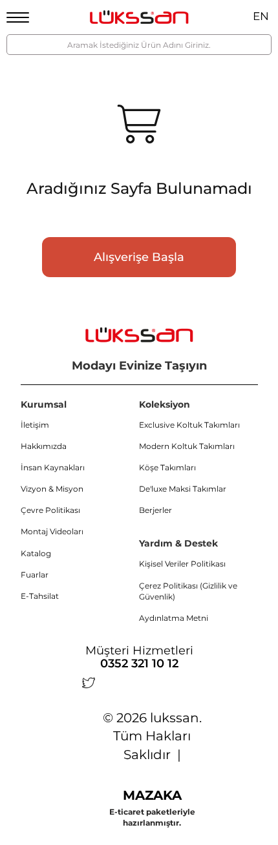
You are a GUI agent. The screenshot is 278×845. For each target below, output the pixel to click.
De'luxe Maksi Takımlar (182, 489)
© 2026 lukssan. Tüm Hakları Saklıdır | (152, 736)
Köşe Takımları (167, 467)
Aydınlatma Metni (173, 618)
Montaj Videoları (52, 531)
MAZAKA (152, 795)
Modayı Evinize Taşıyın (139, 366)
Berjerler (155, 510)
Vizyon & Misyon (52, 489)
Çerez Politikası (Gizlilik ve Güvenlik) (188, 591)
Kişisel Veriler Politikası (182, 564)
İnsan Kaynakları (53, 467)
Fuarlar (34, 574)
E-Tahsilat (40, 596)
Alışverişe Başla (139, 257)
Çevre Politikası (50, 510)
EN (261, 16)
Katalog (36, 553)
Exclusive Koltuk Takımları (189, 425)
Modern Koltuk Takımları (187, 446)
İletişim (35, 425)
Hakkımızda (44, 446)
